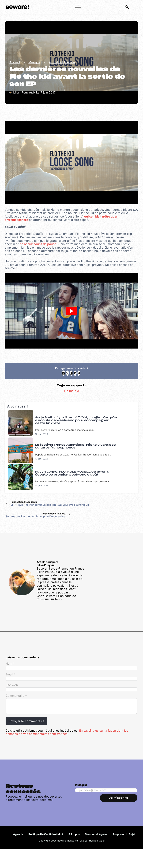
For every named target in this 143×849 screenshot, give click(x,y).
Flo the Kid (71, 391)
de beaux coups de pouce (38, 244)
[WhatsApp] (75, 373)
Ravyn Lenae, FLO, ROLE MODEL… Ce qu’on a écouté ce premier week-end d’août (72, 473)
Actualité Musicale (62, 62)
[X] (67, 373)
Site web (12, 685)
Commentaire (16, 695)
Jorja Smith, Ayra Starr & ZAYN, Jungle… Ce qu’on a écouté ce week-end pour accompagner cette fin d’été (76, 420)
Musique (34, 62)
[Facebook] (63, 373)
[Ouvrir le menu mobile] (78, 6)
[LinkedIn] (71, 373)
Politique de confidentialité (45, 834)
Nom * (10, 663)
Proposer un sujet (124, 834)
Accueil (14, 62)
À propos (74, 834)
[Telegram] (78, 373)
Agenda (18, 834)
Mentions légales (96, 834)
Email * (11, 674)
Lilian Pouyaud (46, 565)
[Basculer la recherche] (126, 6)
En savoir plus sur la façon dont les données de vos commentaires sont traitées (67, 732)
